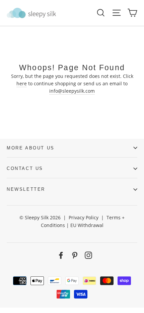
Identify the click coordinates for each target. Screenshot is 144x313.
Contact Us (25, 168)
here (21, 83)
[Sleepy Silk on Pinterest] (74, 255)
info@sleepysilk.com (72, 91)
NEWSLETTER (26, 189)
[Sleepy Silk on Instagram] (88, 255)
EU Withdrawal (86, 225)
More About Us (31, 147)
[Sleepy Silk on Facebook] (61, 255)
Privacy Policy (83, 217)
